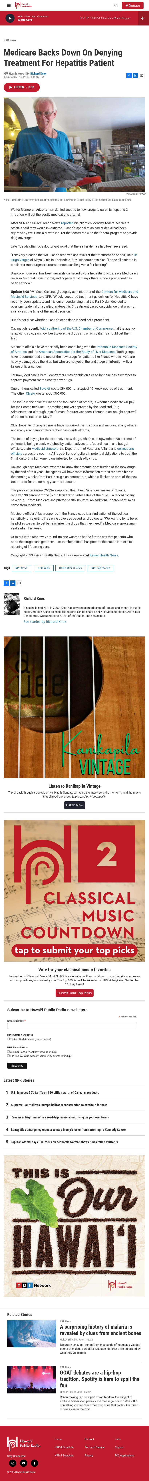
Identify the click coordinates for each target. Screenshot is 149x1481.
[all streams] (143, 18)
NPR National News (70, 568)
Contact (89, 1439)
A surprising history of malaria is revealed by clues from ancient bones (100, 1330)
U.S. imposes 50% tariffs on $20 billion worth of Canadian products (55, 1092)
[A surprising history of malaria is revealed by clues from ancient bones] (31, 1333)
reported (67, 223)
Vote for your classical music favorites (74, 969)
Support (119, 1447)
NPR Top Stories (100, 568)
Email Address (16, 1021)
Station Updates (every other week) (30, 1039)
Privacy (89, 1455)
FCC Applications (124, 1455)
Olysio (30, 393)
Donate (134, 5)
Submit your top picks (74, 993)
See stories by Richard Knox (45, 621)
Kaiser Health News (104, 555)
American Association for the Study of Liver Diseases (77, 352)
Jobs (118, 1439)
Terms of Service (94, 1447)
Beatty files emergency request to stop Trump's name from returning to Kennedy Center (68, 1130)
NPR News (10, 40)
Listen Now (74, 805)
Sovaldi (44, 388)
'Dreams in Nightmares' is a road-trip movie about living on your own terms (60, 1117)
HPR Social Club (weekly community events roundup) (41, 1055)
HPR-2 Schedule (64, 1455)
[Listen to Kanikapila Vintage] (74, 707)
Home (58, 1439)
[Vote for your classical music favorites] (74, 891)
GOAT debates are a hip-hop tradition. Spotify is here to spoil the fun (99, 1379)
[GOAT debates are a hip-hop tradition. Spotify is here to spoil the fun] (31, 1379)
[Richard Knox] (12, 604)
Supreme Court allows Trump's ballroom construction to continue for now (59, 1105)
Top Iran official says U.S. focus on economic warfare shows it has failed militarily (64, 1142)
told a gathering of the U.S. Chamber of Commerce (76, 328)
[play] (10, 18)
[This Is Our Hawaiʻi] (74, 1226)
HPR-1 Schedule (64, 1447)
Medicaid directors (45, 448)
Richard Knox (38, 73)
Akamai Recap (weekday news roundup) (33, 1051)
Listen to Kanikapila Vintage (74, 786)
